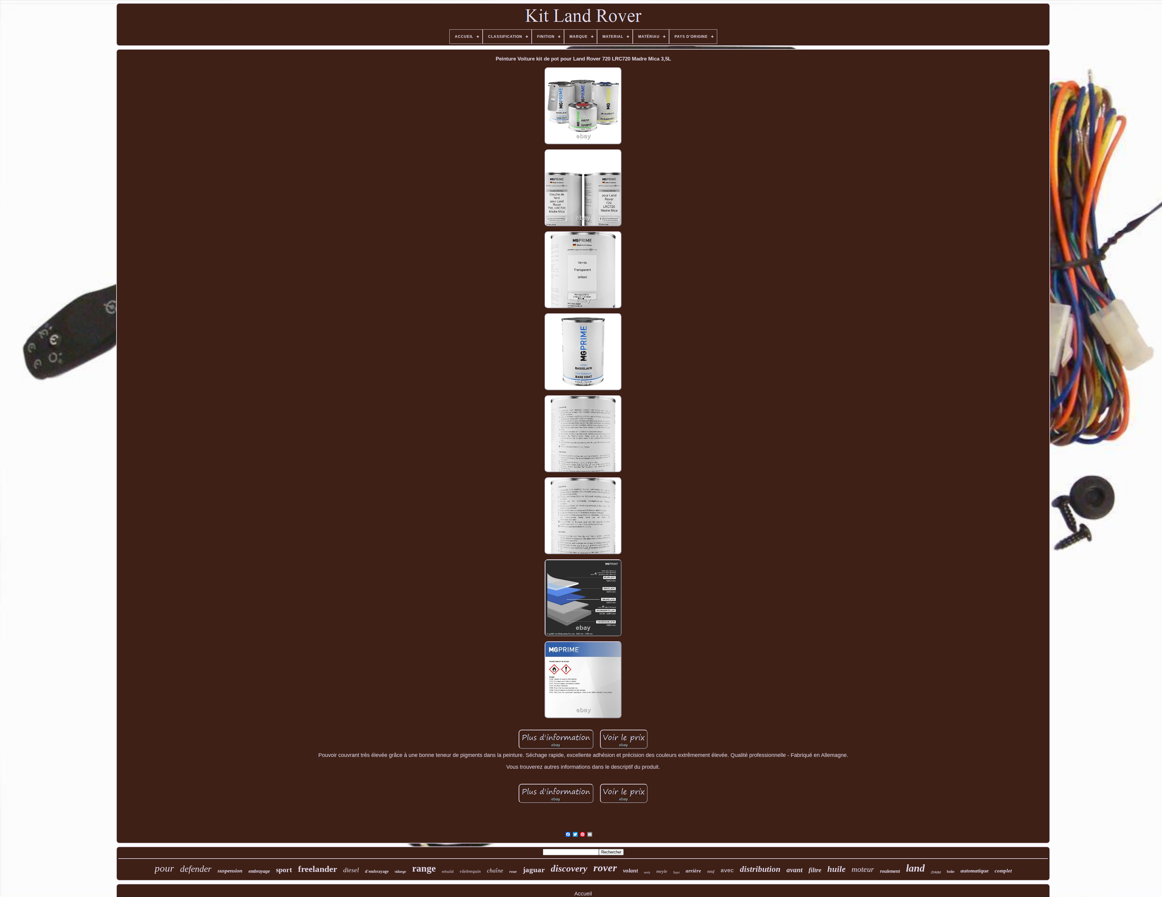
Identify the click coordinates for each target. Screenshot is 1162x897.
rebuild (448, 871)
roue (513, 871)
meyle (661, 871)
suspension (230, 871)
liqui (676, 872)
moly (647, 872)
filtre (815, 870)
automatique (974, 871)
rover (605, 868)
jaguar (534, 870)
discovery (569, 868)
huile (836, 869)
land (915, 868)
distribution (760, 869)
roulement (890, 871)
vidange (400, 871)
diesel (351, 870)
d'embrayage (377, 871)
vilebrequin (470, 871)
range (424, 868)
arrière (693, 871)
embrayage (259, 871)
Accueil (583, 894)
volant (630, 870)
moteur (863, 869)
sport (284, 870)
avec (727, 870)
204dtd (936, 872)
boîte (950, 871)
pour (164, 868)
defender (196, 869)
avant (794, 870)
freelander (317, 869)
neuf (710, 871)
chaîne (495, 870)
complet (1003, 871)
